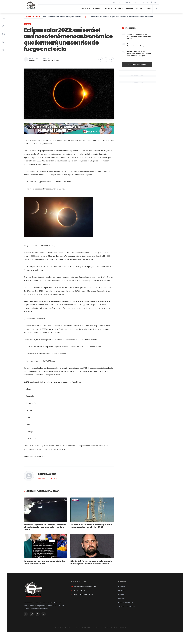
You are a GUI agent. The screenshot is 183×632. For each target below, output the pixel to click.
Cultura (129, 9)
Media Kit (121, 595)
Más (149, 9)
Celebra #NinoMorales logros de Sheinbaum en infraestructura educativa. (112, 16)
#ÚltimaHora (34, 17)
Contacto (129, 2)
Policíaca (119, 9)
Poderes (96, 9)
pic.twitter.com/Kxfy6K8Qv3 (83, 175)
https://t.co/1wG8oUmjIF (61, 175)
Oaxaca (84, 9)
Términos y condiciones (126, 606)
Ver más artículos (46, 478)
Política (108, 9)
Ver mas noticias (137, 64)
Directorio (117, 2)
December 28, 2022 (63, 182)
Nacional (140, 9)
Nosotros (121, 587)
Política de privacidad (126, 602)
